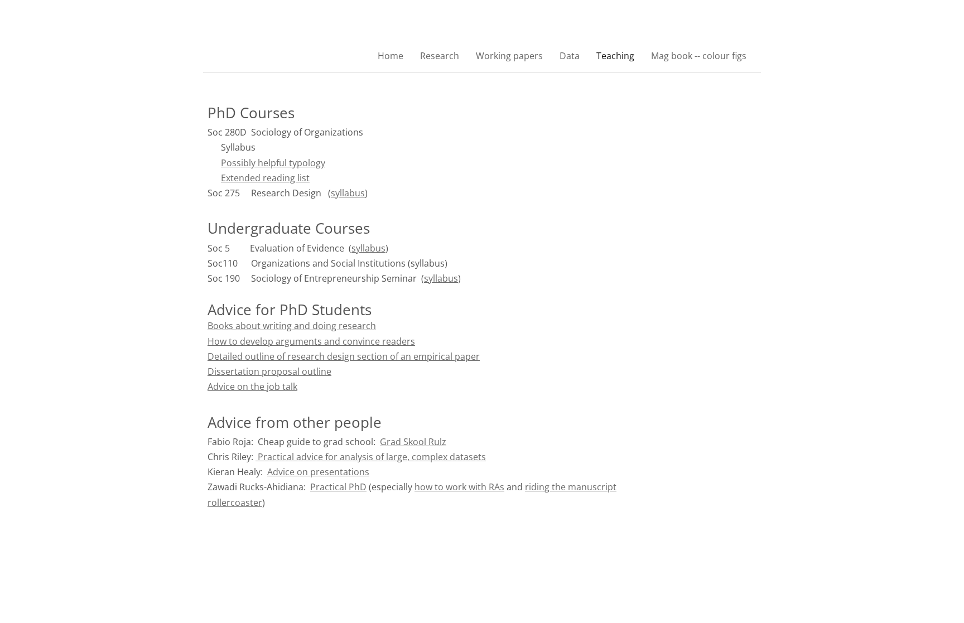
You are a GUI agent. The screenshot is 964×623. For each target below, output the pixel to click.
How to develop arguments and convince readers (311, 341)
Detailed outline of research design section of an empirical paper (344, 356)
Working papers (509, 56)
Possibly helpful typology (273, 163)
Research (439, 56)
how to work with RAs (459, 487)
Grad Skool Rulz (413, 442)
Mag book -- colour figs (698, 56)
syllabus (348, 193)
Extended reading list (265, 178)
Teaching (615, 56)
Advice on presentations (318, 472)
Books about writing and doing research (292, 326)
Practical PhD (338, 487)
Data (570, 56)
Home (390, 56)
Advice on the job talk (252, 386)
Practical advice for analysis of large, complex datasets (371, 457)
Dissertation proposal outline (269, 371)
